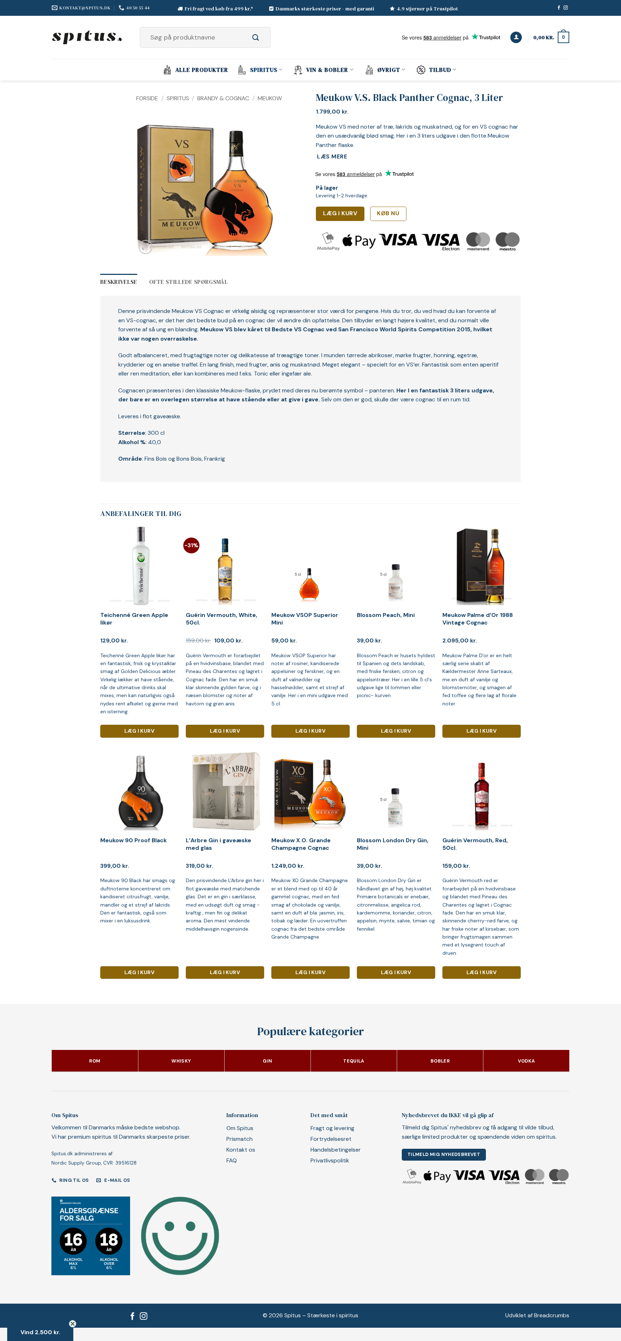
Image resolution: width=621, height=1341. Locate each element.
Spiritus (263, 70)
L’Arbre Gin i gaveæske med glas (218, 844)
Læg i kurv (340, 213)
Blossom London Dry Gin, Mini (392, 844)
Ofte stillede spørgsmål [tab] (188, 282)
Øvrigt (388, 70)
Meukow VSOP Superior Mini (304, 619)
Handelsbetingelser (335, 1149)
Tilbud (440, 70)
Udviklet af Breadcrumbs (537, 1315)
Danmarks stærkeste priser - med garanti (325, 8)
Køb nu (388, 213)
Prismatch (239, 1139)
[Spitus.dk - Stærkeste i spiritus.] (88, 37)
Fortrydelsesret (330, 1139)
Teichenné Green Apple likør (134, 619)
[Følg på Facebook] (559, 7)
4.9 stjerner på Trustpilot (427, 8)
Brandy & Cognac (223, 98)
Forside (147, 98)
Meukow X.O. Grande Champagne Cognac (301, 844)
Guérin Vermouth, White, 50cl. (221, 619)
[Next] (264, 186)
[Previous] (148, 186)
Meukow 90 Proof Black (133, 840)
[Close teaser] (72, 1323)
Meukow (270, 98)
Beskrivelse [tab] (118, 282)
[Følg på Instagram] (566, 7)
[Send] (264, 37)
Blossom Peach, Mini (386, 615)
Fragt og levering (332, 1128)
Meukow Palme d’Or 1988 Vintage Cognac (477, 619)
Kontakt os (240, 1149)
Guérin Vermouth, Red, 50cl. (475, 844)
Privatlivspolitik (329, 1160)
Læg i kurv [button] (139, 731)
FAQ (231, 1160)
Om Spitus (239, 1128)
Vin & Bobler (327, 70)
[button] (516, 37)
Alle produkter (201, 70)
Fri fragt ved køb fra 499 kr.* (219, 8)
